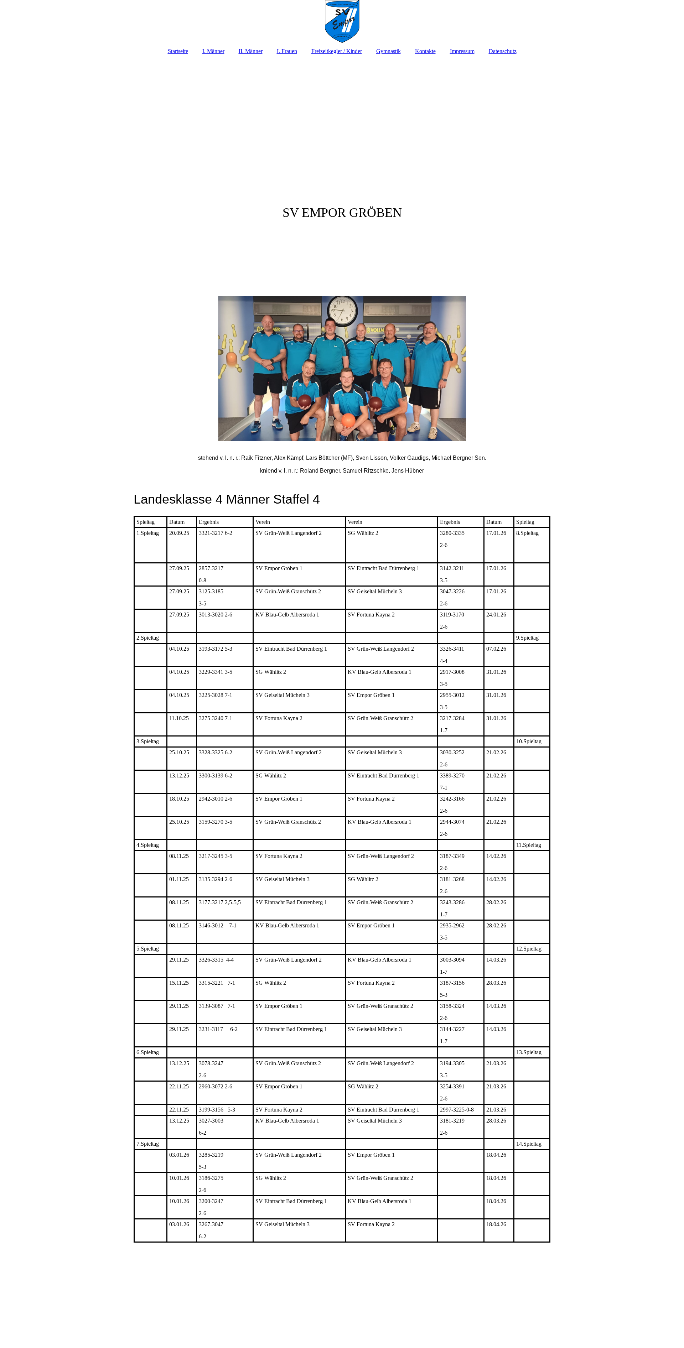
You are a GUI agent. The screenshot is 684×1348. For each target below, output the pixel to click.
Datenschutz (503, 51)
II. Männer (251, 51)
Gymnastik (388, 51)
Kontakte (425, 51)
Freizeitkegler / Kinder (336, 51)
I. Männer (213, 51)
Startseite (178, 51)
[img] (342, 21)
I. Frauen (287, 51)
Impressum (462, 51)
